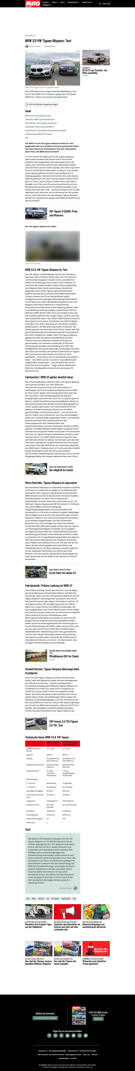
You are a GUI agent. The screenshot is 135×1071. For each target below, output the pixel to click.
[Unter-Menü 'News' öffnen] (57, 2)
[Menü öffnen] (109, 4)
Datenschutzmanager (87, 1051)
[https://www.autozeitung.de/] (32, 3)
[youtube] (73, 1035)
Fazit (26, 138)
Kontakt (73, 1058)
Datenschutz (73, 1051)
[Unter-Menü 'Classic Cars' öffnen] (92, 2)
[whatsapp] (79, 1035)
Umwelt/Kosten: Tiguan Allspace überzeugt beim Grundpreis (45, 130)
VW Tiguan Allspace (64, 156)
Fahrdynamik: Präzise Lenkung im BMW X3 (39, 127)
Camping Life (73, 2)
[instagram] (55, 1035)
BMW (34, 899)
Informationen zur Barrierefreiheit (50, 1055)
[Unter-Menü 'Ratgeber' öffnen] (50, 5)
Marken (45, 2)
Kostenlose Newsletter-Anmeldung (45, 1018)
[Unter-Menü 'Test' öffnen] (64, 2)
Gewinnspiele (63, 1058)
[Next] (77, 69)
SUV (74, 899)
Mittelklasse (66, 899)
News (54, 2)
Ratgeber (46, 5)
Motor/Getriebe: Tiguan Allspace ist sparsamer (41, 123)
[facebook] (61, 1035)
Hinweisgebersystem (73, 1055)
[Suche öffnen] (100, 4)
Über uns (86, 1055)
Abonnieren (98, 1019)
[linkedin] (67, 1035)
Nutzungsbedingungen (57, 1051)
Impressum (43, 1051)
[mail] (85, 1035)
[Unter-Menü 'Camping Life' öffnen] (78, 2)
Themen (94, 1055)
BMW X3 (47, 156)
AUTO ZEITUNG (29, 35)
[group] (52, 75)
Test (62, 2)
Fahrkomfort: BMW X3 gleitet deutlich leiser (40, 119)
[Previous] (28, 69)
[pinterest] (49, 1035)
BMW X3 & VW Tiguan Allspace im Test (38, 116)
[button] (52, 124)
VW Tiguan (55, 899)
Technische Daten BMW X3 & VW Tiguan (38, 134)
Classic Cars (86, 2)
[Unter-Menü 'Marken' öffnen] (49, 2)
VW (47, 899)
